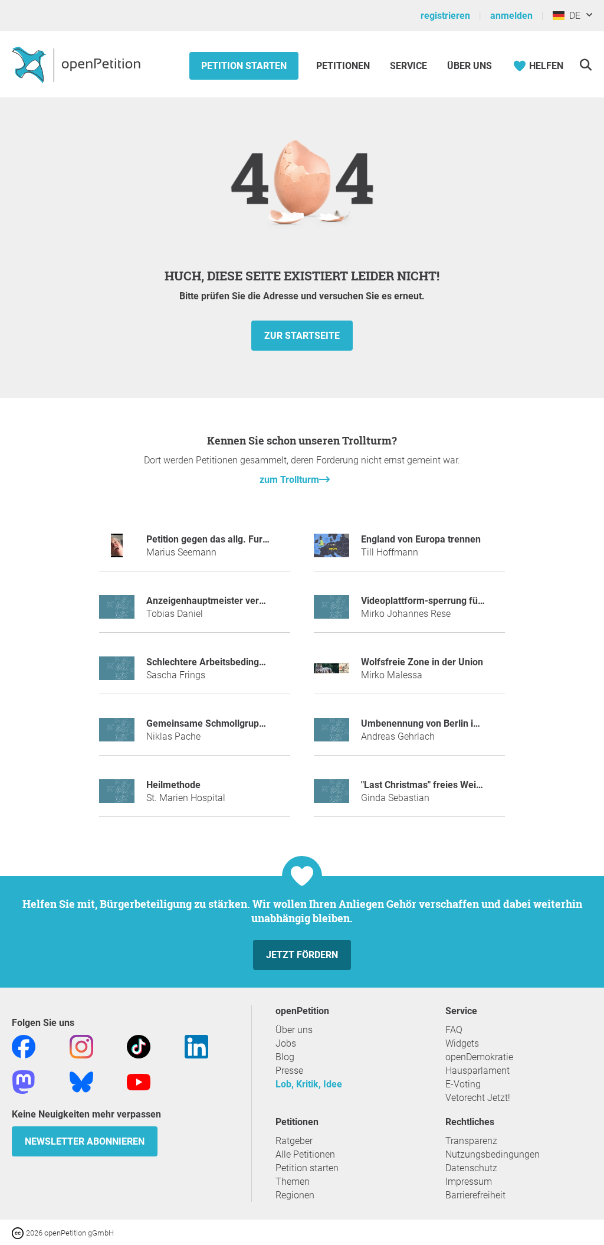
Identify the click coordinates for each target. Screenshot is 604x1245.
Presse (289, 1070)
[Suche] (585, 64)
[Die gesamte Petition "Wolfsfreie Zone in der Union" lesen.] (331, 673)
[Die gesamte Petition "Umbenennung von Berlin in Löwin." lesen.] (331, 734)
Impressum (468, 1181)
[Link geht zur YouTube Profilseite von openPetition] (138, 1081)
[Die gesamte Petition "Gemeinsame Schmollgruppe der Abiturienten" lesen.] (116, 734)
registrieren (445, 15)
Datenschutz (471, 1168)
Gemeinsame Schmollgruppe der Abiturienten (243, 723)
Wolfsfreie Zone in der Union (422, 662)
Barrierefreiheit (475, 1195)
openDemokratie (479, 1057)
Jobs (285, 1043)
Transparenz (471, 1140)
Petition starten (244, 65)
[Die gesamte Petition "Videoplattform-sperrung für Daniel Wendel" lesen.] (331, 611)
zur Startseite (302, 335)
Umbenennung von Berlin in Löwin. (435, 723)
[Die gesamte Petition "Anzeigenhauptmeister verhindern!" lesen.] (116, 611)
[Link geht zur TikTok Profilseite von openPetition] (138, 1046)
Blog (284, 1057)
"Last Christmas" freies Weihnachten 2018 (450, 784)
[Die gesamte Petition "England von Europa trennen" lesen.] (331, 550)
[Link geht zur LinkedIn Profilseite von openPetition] (196, 1046)
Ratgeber (294, 1140)
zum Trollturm (289, 479)
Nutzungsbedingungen (492, 1154)
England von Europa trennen (421, 539)
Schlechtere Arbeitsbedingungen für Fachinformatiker (261, 662)
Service (408, 65)
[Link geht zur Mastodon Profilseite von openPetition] (23, 1081)
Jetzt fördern (302, 954)
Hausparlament (477, 1070)
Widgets (462, 1043)
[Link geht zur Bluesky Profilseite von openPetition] (81, 1081)
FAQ (453, 1029)
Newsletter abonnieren (85, 1141)
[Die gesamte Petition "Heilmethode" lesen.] (116, 796)
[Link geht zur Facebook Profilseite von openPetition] (23, 1046)
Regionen (294, 1195)
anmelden (511, 15)
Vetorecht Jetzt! (477, 1097)
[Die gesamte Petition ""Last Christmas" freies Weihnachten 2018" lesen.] (331, 796)
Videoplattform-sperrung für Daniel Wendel (452, 600)
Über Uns (469, 65)
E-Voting (463, 1084)
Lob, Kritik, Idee (308, 1084)
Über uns (294, 1029)
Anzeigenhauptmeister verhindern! (220, 600)
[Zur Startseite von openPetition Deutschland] (77, 64)
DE (572, 15)
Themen (292, 1181)
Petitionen (344, 65)
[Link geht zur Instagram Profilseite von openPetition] (81, 1046)
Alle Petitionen (305, 1154)
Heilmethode (173, 784)
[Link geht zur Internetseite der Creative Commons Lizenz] (19, 1232)
